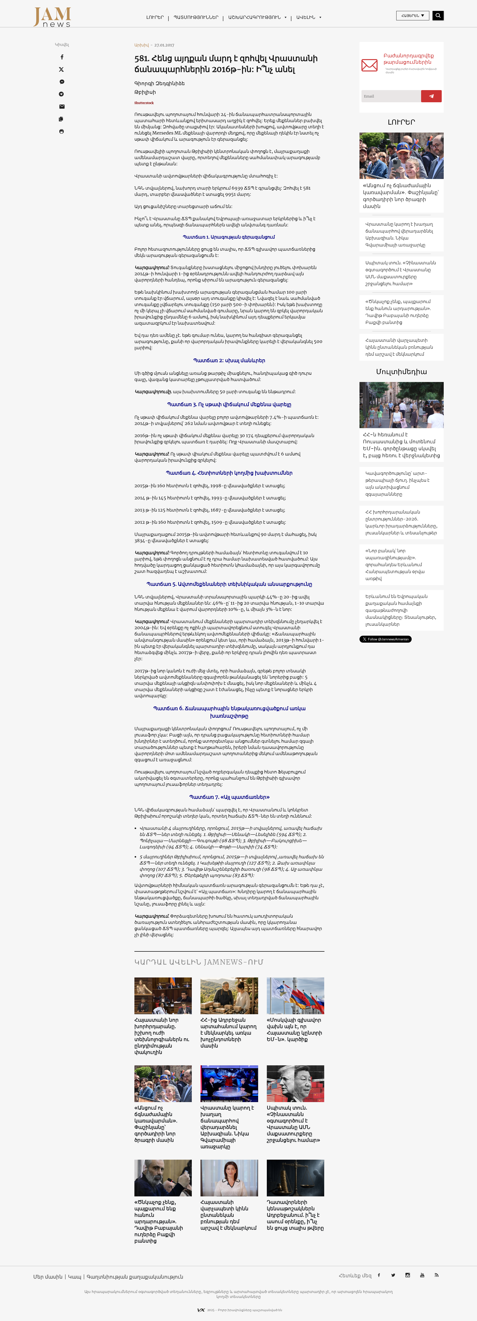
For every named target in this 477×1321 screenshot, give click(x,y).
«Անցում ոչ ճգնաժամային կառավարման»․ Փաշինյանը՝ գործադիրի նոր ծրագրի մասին (156, 1124)
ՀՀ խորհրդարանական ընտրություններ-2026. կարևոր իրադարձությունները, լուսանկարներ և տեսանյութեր (401, 522)
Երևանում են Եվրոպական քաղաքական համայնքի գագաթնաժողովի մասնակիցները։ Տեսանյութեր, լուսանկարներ (400, 610)
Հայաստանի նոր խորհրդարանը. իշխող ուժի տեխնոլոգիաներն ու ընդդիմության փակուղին (161, 1036)
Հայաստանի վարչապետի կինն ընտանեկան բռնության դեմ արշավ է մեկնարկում (228, 1215)
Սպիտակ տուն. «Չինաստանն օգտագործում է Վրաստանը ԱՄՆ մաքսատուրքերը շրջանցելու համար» (293, 1124)
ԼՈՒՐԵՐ (155, 17)
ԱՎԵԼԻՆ (305, 17)
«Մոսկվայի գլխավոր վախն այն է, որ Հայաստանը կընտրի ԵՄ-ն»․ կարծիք (294, 1029)
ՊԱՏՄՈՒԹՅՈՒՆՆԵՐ (196, 17)
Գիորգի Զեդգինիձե (159, 83)
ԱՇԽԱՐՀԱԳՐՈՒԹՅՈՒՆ (254, 17)
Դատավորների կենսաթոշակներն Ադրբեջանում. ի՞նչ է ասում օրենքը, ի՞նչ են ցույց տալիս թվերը (295, 1215)
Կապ (74, 1276)
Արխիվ (143, 44)
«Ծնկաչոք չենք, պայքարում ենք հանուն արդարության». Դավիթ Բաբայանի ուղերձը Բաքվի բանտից (158, 1221)
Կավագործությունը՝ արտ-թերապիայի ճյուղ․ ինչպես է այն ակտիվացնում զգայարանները (397, 483)
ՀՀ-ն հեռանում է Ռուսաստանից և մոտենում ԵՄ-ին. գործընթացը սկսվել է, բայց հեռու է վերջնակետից (401, 444)
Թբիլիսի (145, 92)
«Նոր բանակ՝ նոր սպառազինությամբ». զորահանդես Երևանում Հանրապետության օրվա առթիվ (395, 564)
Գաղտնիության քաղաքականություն (135, 1276)
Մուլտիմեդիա (401, 371)
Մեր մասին (48, 1276)
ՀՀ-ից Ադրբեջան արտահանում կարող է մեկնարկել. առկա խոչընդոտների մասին (228, 1033)
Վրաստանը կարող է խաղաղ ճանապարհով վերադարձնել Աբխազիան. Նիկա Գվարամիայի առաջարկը (227, 1127)
